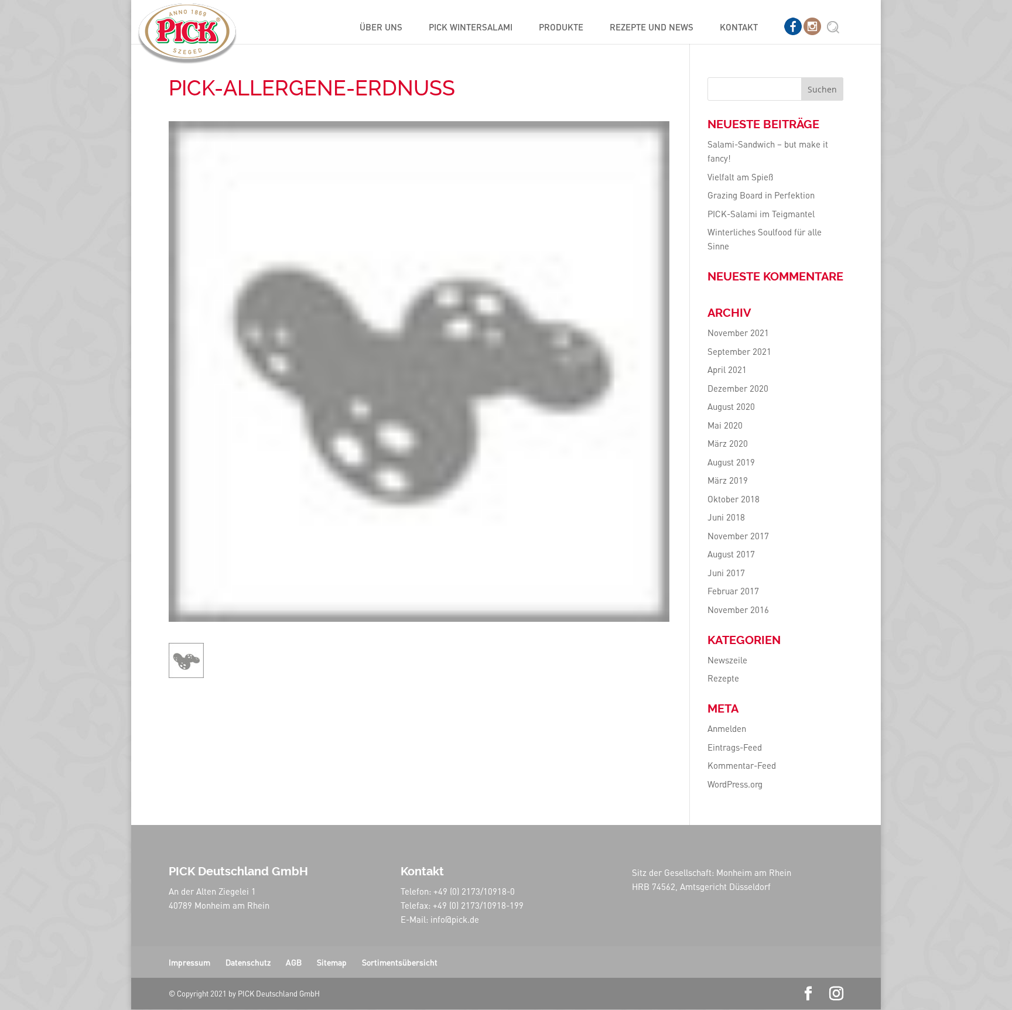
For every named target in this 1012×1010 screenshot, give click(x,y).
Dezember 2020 (737, 388)
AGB (294, 962)
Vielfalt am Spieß (740, 177)
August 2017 (731, 554)
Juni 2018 (726, 517)
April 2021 (727, 369)
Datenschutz (248, 962)
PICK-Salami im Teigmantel (761, 214)
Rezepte (723, 678)
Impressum (189, 962)
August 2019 (731, 462)
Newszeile (727, 660)
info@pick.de (454, 919)
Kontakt (739, 28)
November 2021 (738, 332)
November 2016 (738, 609)
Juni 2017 (726, 572)
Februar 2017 (733, 591)
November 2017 (738, 536)
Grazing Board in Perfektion (761, 195)
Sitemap (332, 962)
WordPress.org (735, 784)
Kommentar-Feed (741, 765)
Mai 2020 (725, 425)
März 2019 (727, 480)
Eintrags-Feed (734, 747)
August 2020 (731, 406)
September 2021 (739, 351)
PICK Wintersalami (470, 28)
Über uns (381, 28)
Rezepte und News (651, 28)
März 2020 (727, 443)
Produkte (561, 28)
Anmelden (726, 728)
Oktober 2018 (733, 499)
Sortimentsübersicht (399, 962)
